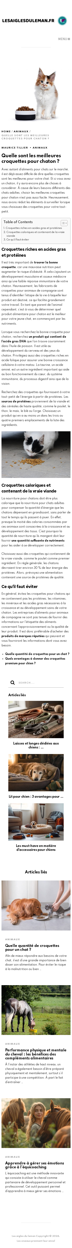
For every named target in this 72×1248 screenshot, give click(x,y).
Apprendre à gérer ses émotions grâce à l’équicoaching (34, 1165)
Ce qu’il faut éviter (17, 239)
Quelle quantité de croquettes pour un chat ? (37, 654)
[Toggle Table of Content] (62, 223)
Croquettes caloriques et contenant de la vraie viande (35, 234)
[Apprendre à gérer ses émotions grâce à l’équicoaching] (36, 1123)
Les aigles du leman (23, 1236)
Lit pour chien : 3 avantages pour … (36, 796)
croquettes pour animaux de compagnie (29, 290)
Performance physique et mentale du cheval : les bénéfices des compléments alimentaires (35, 1054)
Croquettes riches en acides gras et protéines (34, 228)
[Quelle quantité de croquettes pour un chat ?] (36, 905)
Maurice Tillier (14, 148)
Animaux (40, 148)
